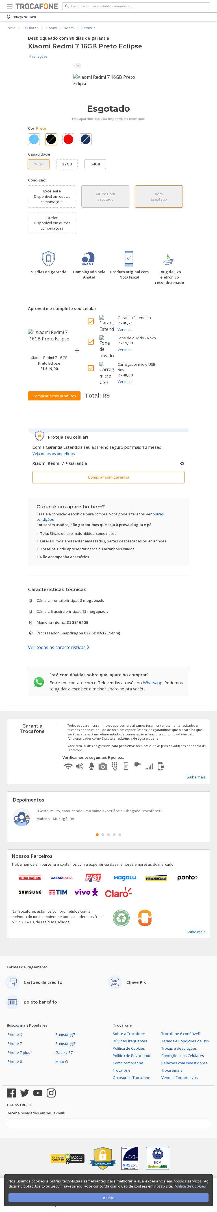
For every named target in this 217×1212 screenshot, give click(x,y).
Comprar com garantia (108, 477)
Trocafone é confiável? (181, 1033)
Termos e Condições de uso (185, 1040)
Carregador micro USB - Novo (137, 367)
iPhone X (14, 1034)
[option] (108, 80)
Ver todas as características (57, 647)
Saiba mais (196, 777)
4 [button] (114, 834)
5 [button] (119, 834)
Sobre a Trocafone (129, 1033)
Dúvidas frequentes (130, 1040)
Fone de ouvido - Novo (137, 337)
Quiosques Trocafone (131, 1077)
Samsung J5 (65, 1043)
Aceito (108, 1197)
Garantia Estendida (134, 317)
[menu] (11, 6)
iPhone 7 (14, 1043)
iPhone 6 (14, 1061)
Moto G (61, 1061)
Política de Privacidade (132, 1055)
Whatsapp (152, 682)
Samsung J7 (65, 1034)
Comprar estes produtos (54, 395)
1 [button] (97, 834)
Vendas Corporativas (179, 1077)
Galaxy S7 (64, 1052)
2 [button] (102, 834)
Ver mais (125, 329)
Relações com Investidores (184, 1062)
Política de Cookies (129, 1048)
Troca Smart (171, 1070)
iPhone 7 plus (18, 1052)
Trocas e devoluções (179, 1048)
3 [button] (108, 834)
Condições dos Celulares (182, 1055)
